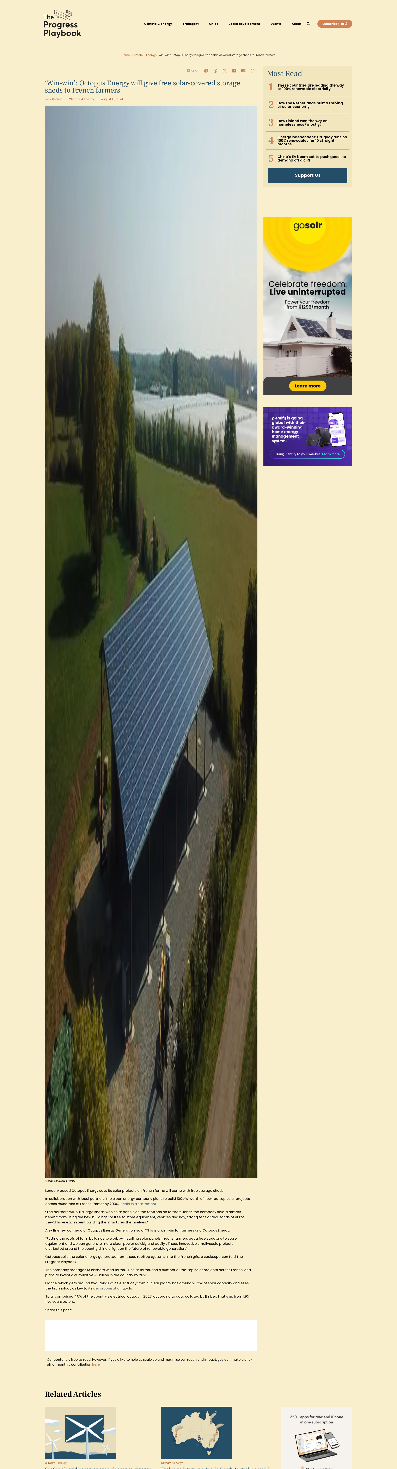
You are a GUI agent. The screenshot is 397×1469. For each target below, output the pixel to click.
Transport (190, 24)
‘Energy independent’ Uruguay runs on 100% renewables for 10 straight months (312, 141)
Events (276, 24)
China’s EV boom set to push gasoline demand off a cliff (311, 158)
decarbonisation (107, 1288)
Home (126, 55)
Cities (213, 24)
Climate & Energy (143, 55)
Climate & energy (158, 24)
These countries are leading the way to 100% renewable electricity (310, 87)
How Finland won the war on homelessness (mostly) (302, 122)
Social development (244, 24)
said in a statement (139, 1203)
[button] (308, 24)
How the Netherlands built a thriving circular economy (310, 105)
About (296, 24)
